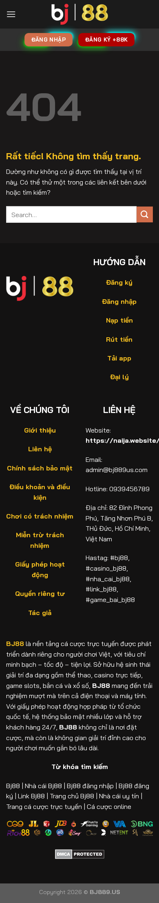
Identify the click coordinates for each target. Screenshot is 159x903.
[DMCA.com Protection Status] (79, 853)
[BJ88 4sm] (79, 14)
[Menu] (11, 14)
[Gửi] (145, 214)
